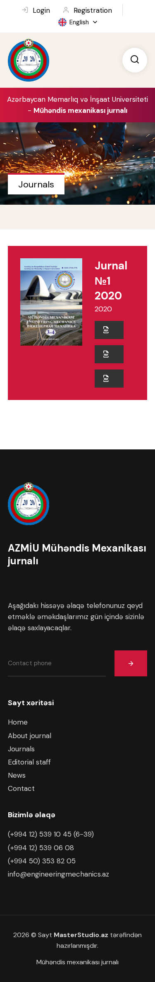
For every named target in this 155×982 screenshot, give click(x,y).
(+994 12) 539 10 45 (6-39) (51, 834)
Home (18, 722)
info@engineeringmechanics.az (58, 874)
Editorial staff (29, 762)
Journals (21, 748)
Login (41, 10)
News (17, 775)
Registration (93, 10)
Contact (21, 788)
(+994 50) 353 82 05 (42, 860)
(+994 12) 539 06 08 (41, 847)
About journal (29, 735)
